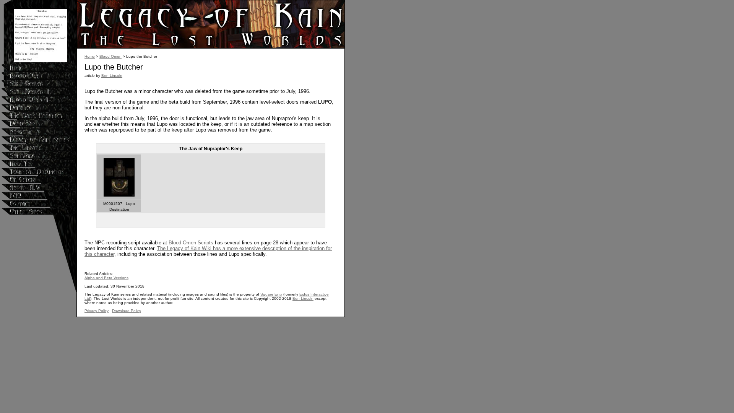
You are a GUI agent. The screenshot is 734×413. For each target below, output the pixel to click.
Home (89, 56)
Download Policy (126, 311)
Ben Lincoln (111, 75)
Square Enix (271, 294)
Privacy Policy (96, 311)
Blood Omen (110, 56)
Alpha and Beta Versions (106, 278)
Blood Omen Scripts (191, 243)
